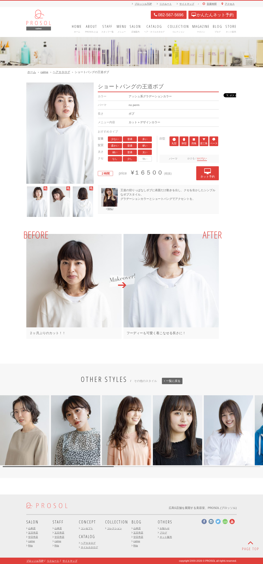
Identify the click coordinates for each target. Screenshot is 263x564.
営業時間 (212, 3)
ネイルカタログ (89, 547)
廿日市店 (33, 537)
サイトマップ (186, 3)
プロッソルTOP (143, 3)
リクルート (165, 3)
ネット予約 (207, 176)
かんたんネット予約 (215, 15)
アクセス (230, 3)
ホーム (31, 72)
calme (44, 72)
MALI (110, 208)
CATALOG (87, 536)
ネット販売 (166, 537)
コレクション (114, 528)
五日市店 (33, 532)
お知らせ (165, 528)
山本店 (32, 528)
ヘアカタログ (61, 72)
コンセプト (87, 528)
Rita (30, 545)
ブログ (163, 532)
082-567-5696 (170, 15)
